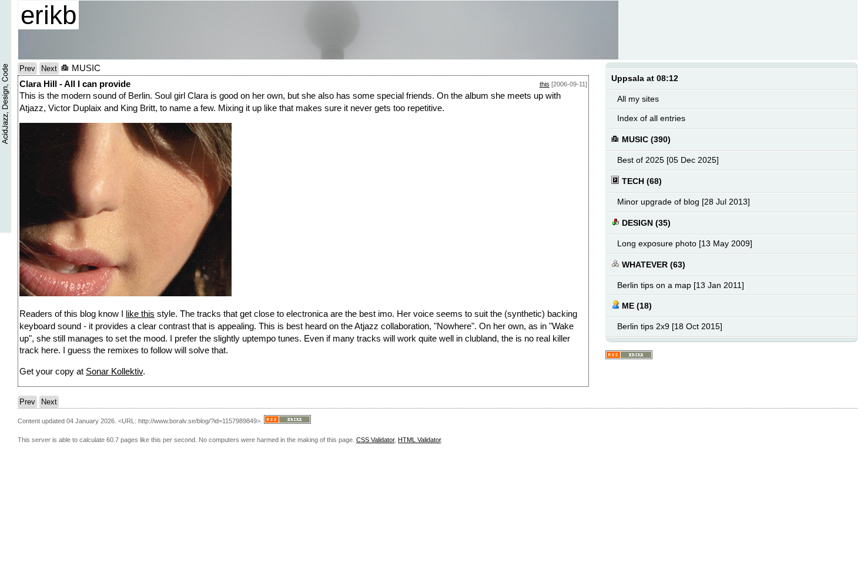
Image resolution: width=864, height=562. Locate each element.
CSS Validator (375, 439)
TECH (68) (640, 181)
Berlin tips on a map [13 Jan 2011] (680, 285)
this (545, 84)
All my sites (638, 99)
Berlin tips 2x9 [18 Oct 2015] (669, 326)
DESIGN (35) (645, 223)
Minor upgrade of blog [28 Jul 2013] (683, 202)
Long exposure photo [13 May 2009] (684, 243)
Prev (27, 68)
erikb (48, 15)
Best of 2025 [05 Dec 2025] (668, 160)
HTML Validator (419, 439)
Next (49, 68)
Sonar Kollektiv (114, 371)
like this (140, 314)
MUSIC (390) (645, 139)
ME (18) (635, 306)
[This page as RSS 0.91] (628, 355)
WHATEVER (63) (652, 264)
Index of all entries (651, 118)
